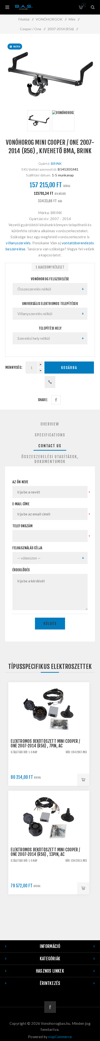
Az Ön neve (20, 482)
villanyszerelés (18, 243)
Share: (43, 400)
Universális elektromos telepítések (50, 303)
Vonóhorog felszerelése (50, 279)
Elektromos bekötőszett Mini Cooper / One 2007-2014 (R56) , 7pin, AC (45, 743)
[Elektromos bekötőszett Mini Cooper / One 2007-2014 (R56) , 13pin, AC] (48, 831)
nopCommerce (60, 1036)
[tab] (50, 424)
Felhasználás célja (27, 548)
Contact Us (49, 445)
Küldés (50, 623)
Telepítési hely (50, 328)
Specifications (50, 435)
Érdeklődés (21, 570)
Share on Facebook (56, 399)
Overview (50, 424)
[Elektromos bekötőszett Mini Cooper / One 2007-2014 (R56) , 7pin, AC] (48, 722)
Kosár (83, 5)
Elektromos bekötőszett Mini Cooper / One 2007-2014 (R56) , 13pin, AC (45, 852)
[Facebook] (50, 1007)
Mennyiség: (13, 367)
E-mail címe (20, 504)
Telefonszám (22, 526)
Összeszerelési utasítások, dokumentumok (50, 459)
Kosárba (69, 367)
